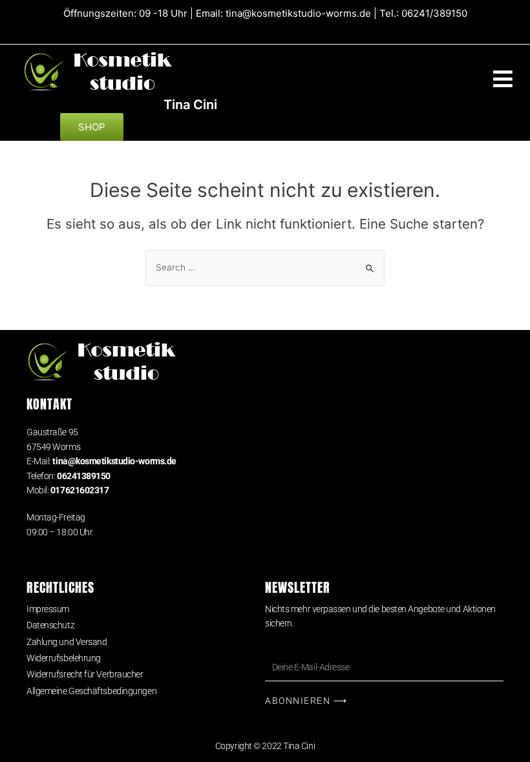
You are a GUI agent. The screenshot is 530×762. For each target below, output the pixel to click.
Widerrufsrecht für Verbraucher (84, 674)
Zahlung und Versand (66, 642)
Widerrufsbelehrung (63, 658)
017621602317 (79, 490)
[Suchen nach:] (265, 267)
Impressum (47, 609)
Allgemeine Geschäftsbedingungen (91, 691)
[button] (502, 79)
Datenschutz (50, 625)
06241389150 (84, 476)
